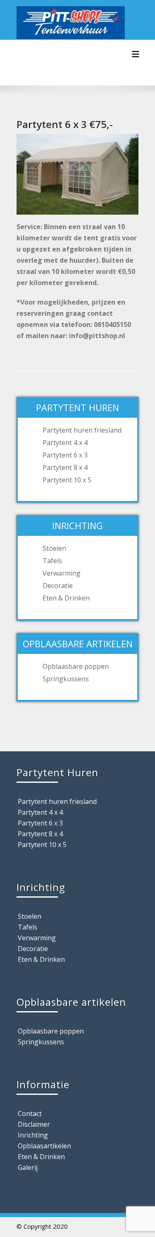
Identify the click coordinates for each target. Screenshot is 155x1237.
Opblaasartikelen (44, 1145)
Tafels (52, 561)
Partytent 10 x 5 (67, 480)
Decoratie (58, 585)
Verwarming (62, 573)
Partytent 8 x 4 (65, 467)
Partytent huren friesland (82, 430)
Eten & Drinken (66, 598)
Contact (30, 1113)
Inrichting (33, 1135)
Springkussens (66, 679)
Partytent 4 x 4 (65, 442)
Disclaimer (34, 1124)
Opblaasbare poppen (76, 666)
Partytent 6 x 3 (65, 455)
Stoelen (54, 548)
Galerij (28, 1167)
